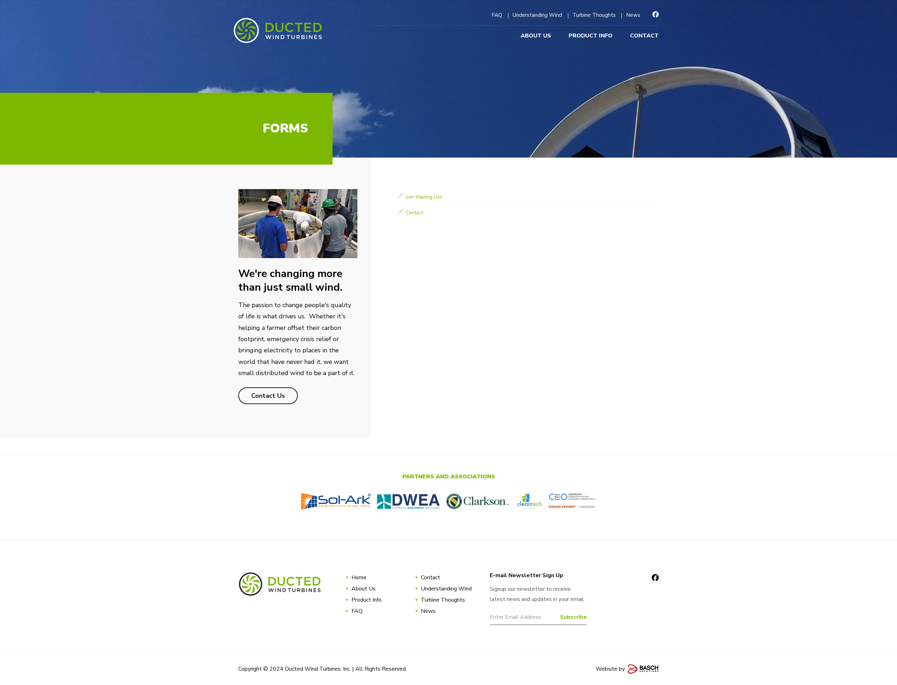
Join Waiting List (423, 197)
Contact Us (268, 396)
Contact (414, 212)
